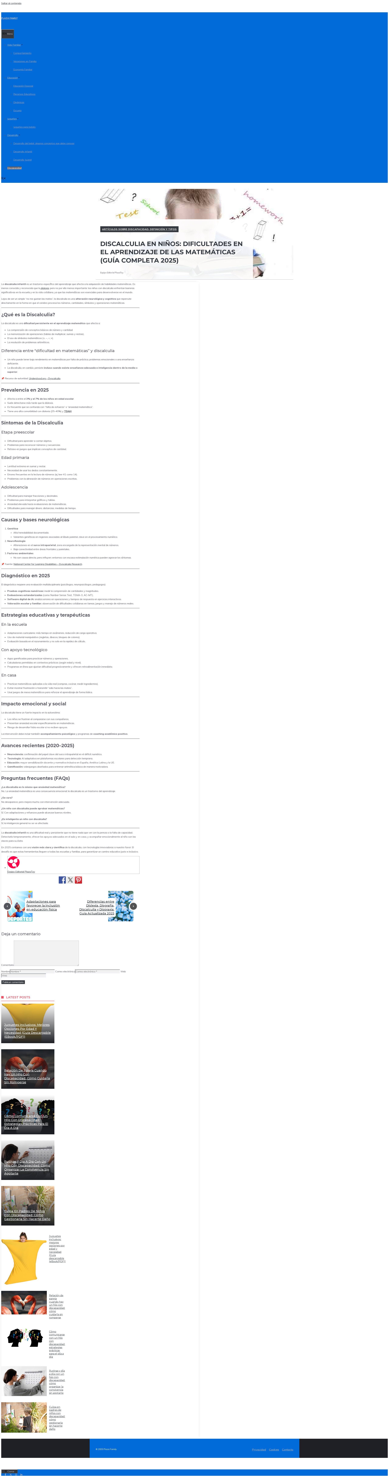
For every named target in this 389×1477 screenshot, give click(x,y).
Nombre (5, 971)
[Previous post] (7, 906)
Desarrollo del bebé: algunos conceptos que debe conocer (43, 143)
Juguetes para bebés (24, 127)
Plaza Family (9, 18)
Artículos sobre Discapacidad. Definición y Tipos (139, 229)
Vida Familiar (14, 44)
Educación (12, 77)
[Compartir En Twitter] (70, 880)
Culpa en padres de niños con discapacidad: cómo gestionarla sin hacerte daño (27, 1215)
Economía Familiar (22, 69)
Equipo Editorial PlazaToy (21, 871)
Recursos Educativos (24, 94)
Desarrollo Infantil (22, 151)
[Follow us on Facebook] (5, 1475)
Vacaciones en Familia (24, 61)
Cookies (274, 1449)
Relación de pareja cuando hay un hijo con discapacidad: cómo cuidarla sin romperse (57, 1306)
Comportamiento (22, 53)
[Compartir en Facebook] (62, 880)
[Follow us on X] (11, 1475)
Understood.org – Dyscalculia (44, 378)
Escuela (17, 110)
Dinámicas (18, 102)
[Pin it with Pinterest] (78, 880)
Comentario (7, 964)
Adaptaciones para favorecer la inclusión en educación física (43, 905)
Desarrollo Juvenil (22, 159)
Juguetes (12, 118)
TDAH (67, 411)
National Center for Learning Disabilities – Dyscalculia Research (48, 564)
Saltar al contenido (11, 3)
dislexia (44, 288)
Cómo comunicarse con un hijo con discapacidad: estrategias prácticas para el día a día (57, 1344)
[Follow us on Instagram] (16, 1475)
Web (123, 971)
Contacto (287, 1449)
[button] (3, 178)
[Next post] (133, 906)
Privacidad (259, 1449)
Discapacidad (14, 168)
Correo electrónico (65, 971)
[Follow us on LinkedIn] (21, 1475)
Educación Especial (23, 85)
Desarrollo (12, 135)
